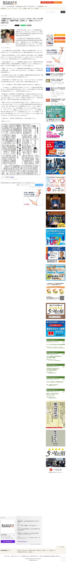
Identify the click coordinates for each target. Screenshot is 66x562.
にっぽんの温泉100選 (9, 6)
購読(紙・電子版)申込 (47, 2)
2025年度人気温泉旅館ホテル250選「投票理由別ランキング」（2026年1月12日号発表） (58, 100)
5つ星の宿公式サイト (31, 6)
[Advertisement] (11, 198)
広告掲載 (30, 550)
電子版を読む (3, 8)
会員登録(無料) (60, 35)
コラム (20, 8)
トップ (2, 6)
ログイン (58, 2)
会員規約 (31, 552)
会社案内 (36, 8)
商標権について (52, 550)
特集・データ (30, 8)
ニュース (9, 8)
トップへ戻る (61, 546)
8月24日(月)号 (49, 45)
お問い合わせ (24, 550)
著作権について (45, 550)
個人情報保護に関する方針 (22, 552)
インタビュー (15, 8)
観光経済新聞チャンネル (42, 6)
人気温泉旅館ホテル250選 (20, 6)
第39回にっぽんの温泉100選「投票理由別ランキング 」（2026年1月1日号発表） (58, 89)
